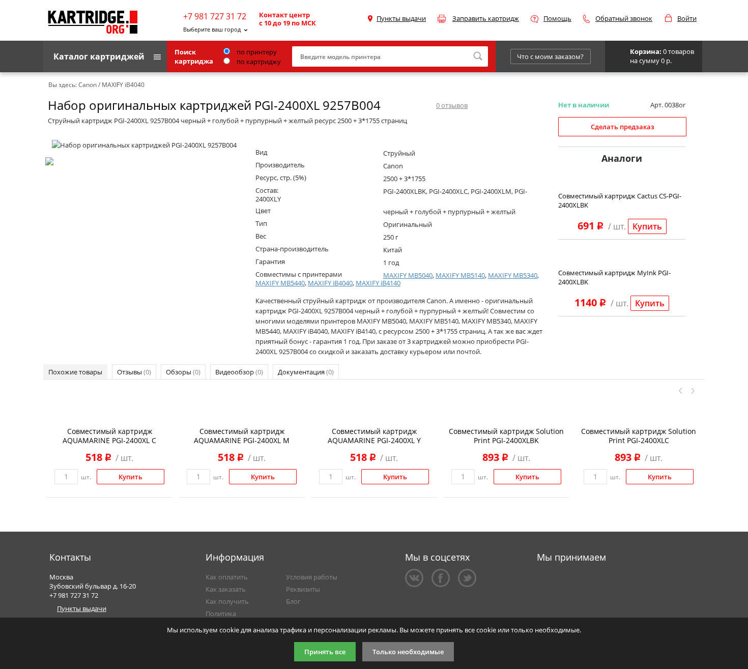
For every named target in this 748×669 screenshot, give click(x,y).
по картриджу (258, 61)
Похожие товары (75, 371)
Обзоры (183, 371)
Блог (293, 601)
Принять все (325, 651)
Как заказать (226, 589)
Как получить (227, 601)
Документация (306, 371)
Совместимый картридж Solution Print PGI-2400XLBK (506, 435)
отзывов (452, 105)
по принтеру (256, 51)
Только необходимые (408, 651)
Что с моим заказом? (550, 56)
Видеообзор (239, 371)
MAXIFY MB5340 (512, 275)
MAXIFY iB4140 (378, 282)
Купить (647, 226)
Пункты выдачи (401, 18)
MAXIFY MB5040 (408, 275)
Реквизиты (303, 589)
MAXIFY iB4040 (330, 282)
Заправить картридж (485, 18)
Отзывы (134, 371)
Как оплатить (227, 576)
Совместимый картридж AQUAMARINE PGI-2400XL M (242, 435)
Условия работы (311, 576)
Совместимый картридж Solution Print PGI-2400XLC (638, 435)
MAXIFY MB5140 (460, 275)
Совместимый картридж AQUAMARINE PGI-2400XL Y (374, 435)
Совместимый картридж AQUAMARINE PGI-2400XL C (109, 435)
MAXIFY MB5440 (280, 282)
